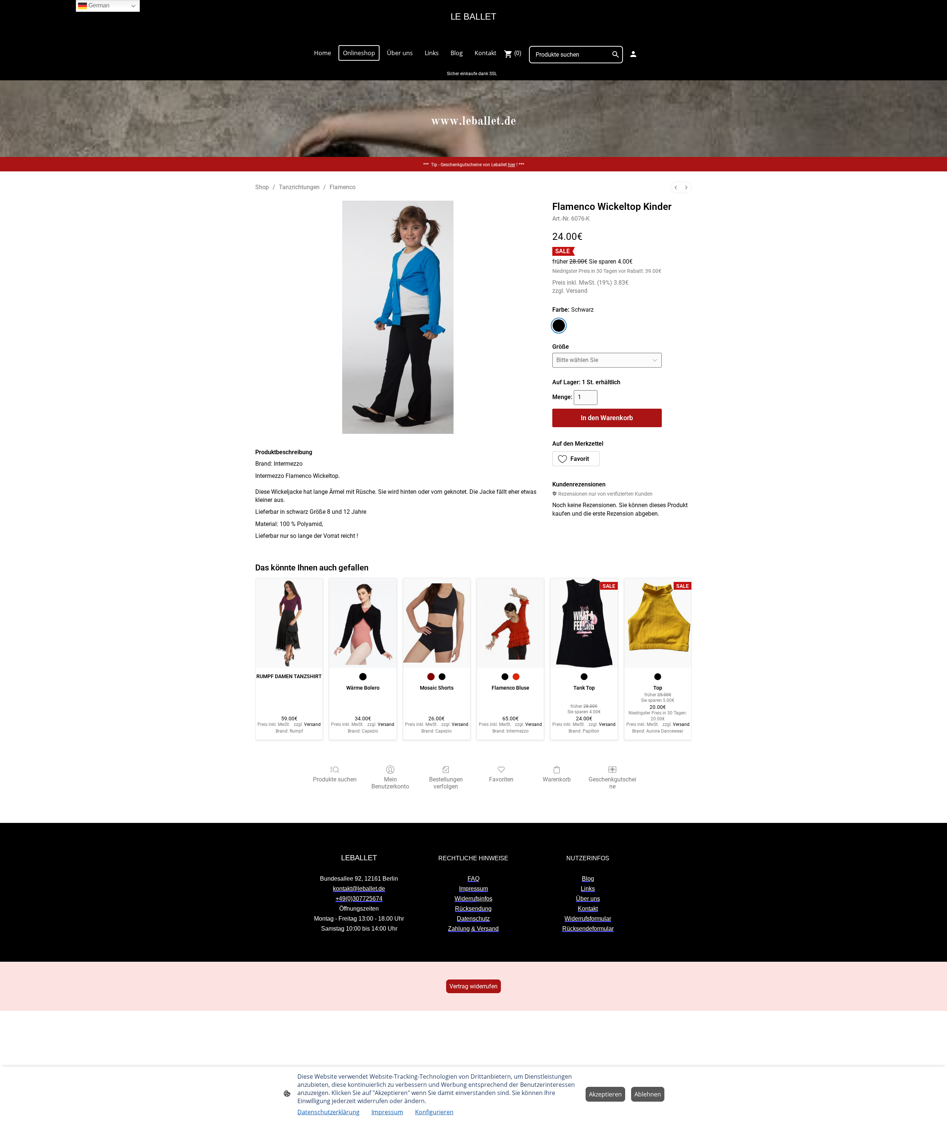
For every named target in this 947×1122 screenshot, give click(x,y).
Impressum (387, 1112)
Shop (262, 187)
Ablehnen (647, 1094)
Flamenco (342, 187)
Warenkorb (557, 779)
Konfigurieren (434, 1112)
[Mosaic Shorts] (436, 623)
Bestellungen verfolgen (446, 783)
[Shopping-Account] (633, 54)
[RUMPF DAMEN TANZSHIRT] (289, 623)
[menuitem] (676, 187)
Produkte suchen (335, 779)
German (98, 5)
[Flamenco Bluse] (510, 623)
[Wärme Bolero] (362, 623)
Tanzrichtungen (299, 187)
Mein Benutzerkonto (390, 783)
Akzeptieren (605, 1094)
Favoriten (501, 779)
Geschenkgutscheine (612, 783)
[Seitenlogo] (473, 36)
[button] (576, 458)
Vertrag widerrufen (473, 986)
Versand (576, 290)
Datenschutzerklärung (328, 1112)
